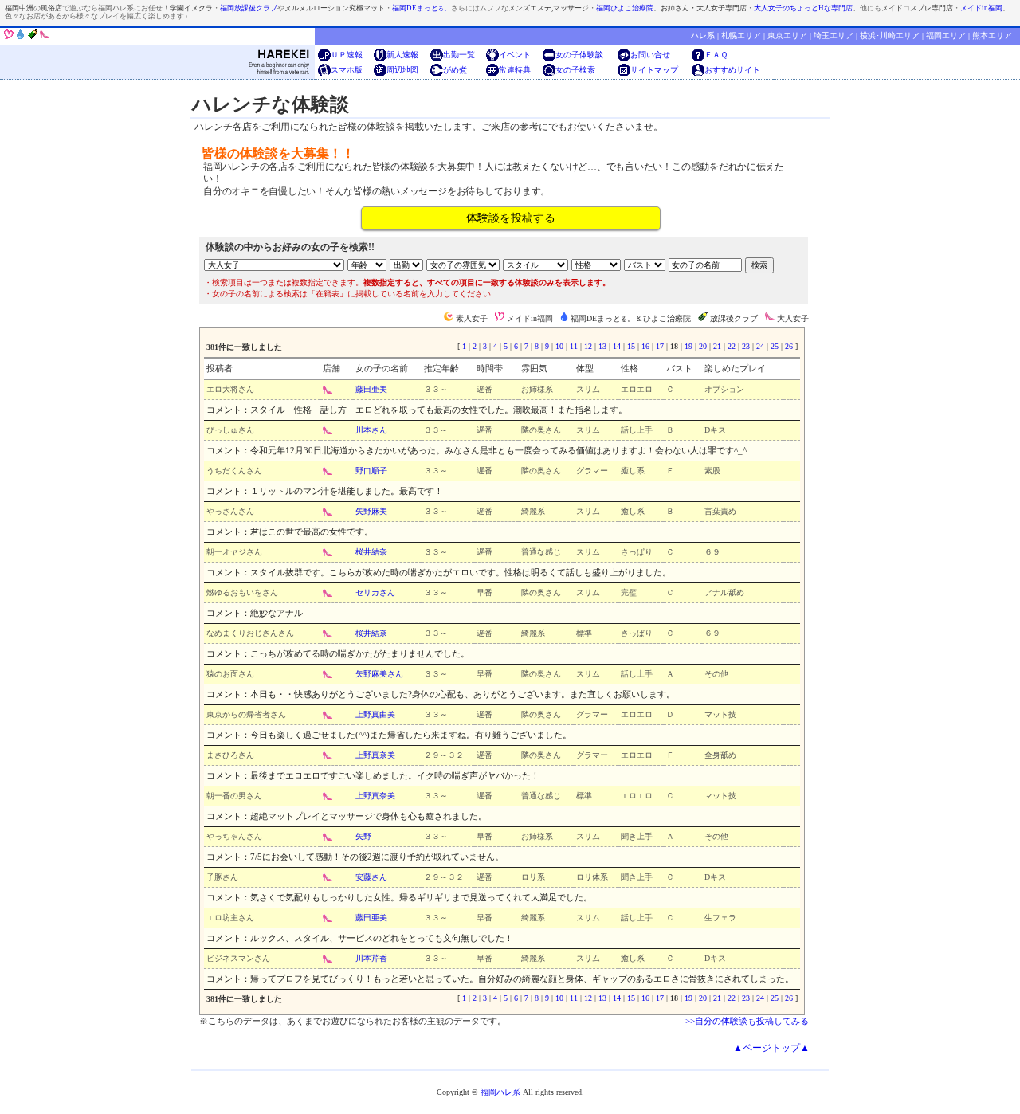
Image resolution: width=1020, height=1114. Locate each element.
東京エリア (787, 35)
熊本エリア (992, 35)
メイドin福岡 (981, 8)
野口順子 (371, 470)
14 (617, 346)
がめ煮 (455, 69)
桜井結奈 (371, 551)
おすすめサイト (732, 69)
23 (746, 346)
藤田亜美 (371, 389)
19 (688, 346)
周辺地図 (402, 69)
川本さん (371, 430)
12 (588, 346)
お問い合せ (650, 54)
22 (732, 346)
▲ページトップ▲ (771, 1047)
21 (717, 346)
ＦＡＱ (716, 54)
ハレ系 (703, 35)
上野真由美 (375, 714)
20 (703, 346)
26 (789, 346)
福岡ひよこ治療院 (624, 8)
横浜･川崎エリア (890, 35)
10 (559, 346)
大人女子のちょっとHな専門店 (803, 8)
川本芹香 (371, 958)
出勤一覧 (459, 54)
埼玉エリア (833, 35)
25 (775, 346)
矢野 (363, 836)
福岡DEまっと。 (421, 8)
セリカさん (375, 592)
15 (631, 346)
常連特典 (515, 69)
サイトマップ (654, 69)
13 (602, 346)
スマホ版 (347, 69)
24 (760, 346)
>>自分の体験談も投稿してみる (747, 1021)
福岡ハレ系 (500, 1092)
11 (574, 346)
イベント (515, 54)
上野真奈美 (375, 755)
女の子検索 (575, 69)
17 (660, 346)
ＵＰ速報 (347, 54)
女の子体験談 (579, 54)
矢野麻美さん (379, 673)
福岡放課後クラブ (248, 8)
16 (645, 346)
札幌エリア (741, 35)
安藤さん (371, 877)
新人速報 (402, 54)
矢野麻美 (371, 511)
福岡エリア (946, 35)
